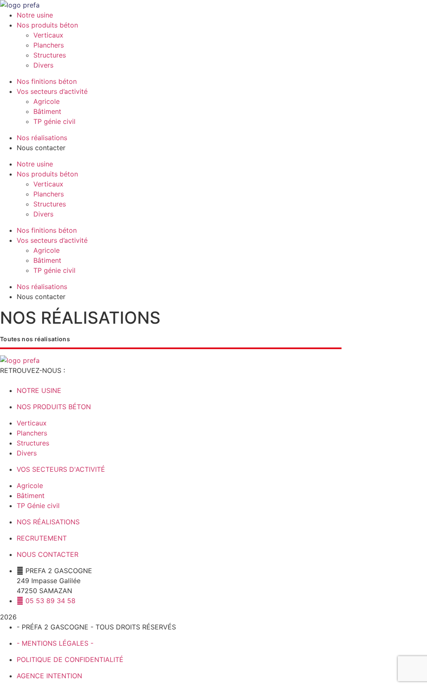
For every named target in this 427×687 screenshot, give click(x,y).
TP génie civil (54, 121)
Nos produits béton (47, 25)
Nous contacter (41, 147)
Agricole (46, 101)
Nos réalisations (42, 137)
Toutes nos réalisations (35, 338)
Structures (49, 55)
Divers (43, 65)
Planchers (48, 45)
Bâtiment (47, 111)
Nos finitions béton (47, 81)
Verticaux (48, 35)
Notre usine (35, 15)
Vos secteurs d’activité (52, 91)
